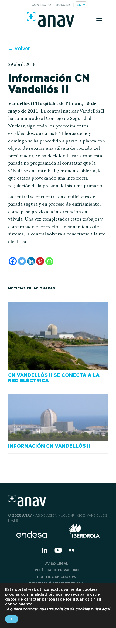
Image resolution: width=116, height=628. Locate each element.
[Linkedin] (31, 261)
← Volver (19, 48)
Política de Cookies (56, 577)
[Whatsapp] (49, 261)
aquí (106, 609)
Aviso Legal (56, 563)
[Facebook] (13, 261)
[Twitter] (22, 261)
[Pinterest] (40, 261)
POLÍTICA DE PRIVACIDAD (57, 570)
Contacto (41, 5)
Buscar (63, 5)
